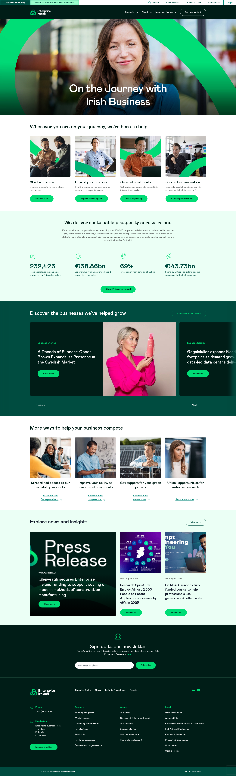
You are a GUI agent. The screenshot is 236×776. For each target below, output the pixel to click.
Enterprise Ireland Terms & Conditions (184, 723)
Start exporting (134, 198)
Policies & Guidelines (176, 734)
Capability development (87, 723)
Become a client (193, 12)
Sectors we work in (129, 734)
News (98, 690)
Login (230, 2)
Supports (130, 12)
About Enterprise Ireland (118, 289)
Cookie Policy (172, 750)
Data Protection (173, 712)
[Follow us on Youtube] (198, 690)
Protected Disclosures (176, 739)
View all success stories (189, 313)
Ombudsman (171, 745)
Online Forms (173, 2)
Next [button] (195, 405)
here (129, 654)
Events (133, 690)
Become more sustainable (140, 497)
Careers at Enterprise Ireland (135, 718)
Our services (126, 723)
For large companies (85, 739)
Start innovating (184, 499)
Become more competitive (95, 497)
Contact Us (214, 2)
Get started (42, 198)
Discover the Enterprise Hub (49, 497)
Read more (48, 373)
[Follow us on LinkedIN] (193, 690)
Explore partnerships (181, 198)
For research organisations (88, 745)
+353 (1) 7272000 (44, 711)
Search (155, 2)
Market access (82, 718)
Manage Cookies (43, 747)
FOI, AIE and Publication (177, 729)
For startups (81, 729)
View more (196, 522)
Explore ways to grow (91, 198)
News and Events (164, 12)
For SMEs (80, 734)
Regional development (131, 739)
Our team (125, 712)
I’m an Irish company (15, 2)
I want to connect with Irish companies (54, 2)
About (145, 12)
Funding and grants (84, 712)
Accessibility (171, 718)
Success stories (128, 729)
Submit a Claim (193, 2)
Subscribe (146, 665)
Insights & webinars (115, 690)
